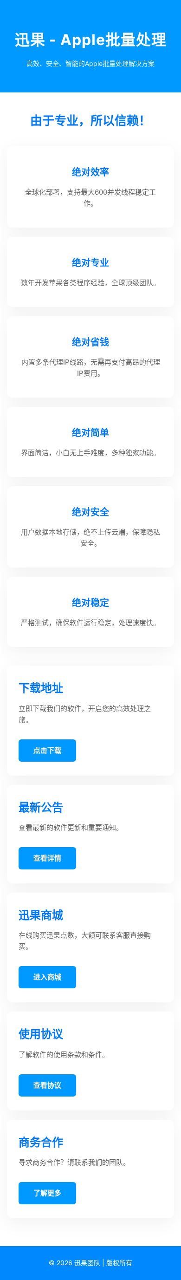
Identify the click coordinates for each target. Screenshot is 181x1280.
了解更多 (47, 1193)
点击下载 (47, 750)
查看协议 (47, 1085)
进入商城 (47, 977)
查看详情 (47, 858)
